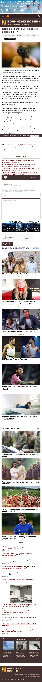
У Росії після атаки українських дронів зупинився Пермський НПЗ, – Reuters (18, 548)
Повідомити (34, 136)
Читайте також (21, 156)
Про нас (4, 679)
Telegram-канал (22, 145)
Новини (21, 542)
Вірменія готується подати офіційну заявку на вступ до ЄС (20, 580)
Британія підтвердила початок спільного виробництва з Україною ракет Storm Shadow (20, 631)
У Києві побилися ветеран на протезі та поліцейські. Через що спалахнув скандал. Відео (19, 567)
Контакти (10, 679)
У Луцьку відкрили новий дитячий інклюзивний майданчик (17, 574)
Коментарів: (20, 35)
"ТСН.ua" (20, 82)
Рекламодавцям (19, 679)
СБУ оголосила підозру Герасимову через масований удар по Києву (19, 618)
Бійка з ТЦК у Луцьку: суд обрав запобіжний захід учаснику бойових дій (18, 554)
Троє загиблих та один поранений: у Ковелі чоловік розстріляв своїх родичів (19, 165)
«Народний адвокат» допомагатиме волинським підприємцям (18, 161)
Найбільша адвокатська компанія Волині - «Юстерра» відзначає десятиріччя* (20, 173)
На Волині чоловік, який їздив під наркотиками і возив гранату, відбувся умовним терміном (19, 605)
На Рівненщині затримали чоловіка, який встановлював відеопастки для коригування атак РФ (20, 612)
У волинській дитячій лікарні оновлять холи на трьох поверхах (19, 624)
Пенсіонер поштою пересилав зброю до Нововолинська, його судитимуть (20, 561)
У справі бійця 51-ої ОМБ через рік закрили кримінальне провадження (20, 169)
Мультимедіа (21, 639)
